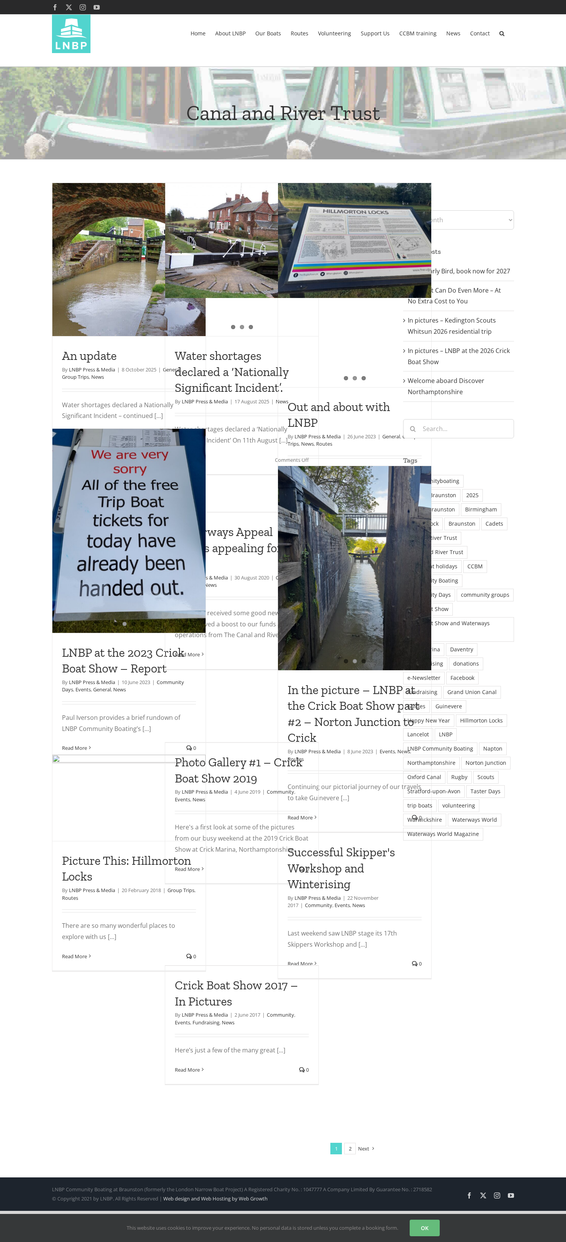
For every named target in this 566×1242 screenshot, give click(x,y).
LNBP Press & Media (92, 369)
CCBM (475, 566)
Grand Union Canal (472, 692)
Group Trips (75, 376)
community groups (485, 594)
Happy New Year (428, 720)
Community (280, 791)
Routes (324, 443)
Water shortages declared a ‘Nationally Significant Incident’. (231, 371)
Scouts (485, 777)
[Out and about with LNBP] (354, 240)
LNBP (445, 734)
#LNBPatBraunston (431, 495)
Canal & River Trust (432, 537)
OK (425, 1228)
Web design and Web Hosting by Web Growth (215, 1198)
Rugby (459, 777)
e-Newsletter (423, 677)
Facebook (462, 677)
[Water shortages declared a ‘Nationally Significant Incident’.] (241, 240)
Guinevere (448, 706)
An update (89, 355)
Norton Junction (486, 762)
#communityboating (433, 480)
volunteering (458, 805)
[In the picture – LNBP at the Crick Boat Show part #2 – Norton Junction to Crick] (354, 568)
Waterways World (474, 819)
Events (83, 689)
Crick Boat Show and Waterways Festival (448, 629)
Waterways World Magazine (443, 833)
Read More (187, 654)
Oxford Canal (424, 777)
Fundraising (206, 1022)
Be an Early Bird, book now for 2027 (459, 271)
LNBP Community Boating (440, 748)
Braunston (462, 523)
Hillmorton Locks (481, 720)
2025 (472, 495)
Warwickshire (424, 819)
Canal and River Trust (435, 552)
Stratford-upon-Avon (434, 791)
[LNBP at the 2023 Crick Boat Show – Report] (129, 531)
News (97, 376)
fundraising (422, 692)
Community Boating (432, 580)
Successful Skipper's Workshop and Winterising (341, 868)
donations (466, 663)
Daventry (461, 649)
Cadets (494, 523)
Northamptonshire (431, 762)
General (391, 436)
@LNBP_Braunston (431, 509)
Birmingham (481, 509)
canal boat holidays (432, 566)
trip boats (419, 805)
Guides (416, 706)
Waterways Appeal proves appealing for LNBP (228, 547)
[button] (501, 33)
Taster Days (486, 791)
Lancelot (418, 734)
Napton (492, 748)
